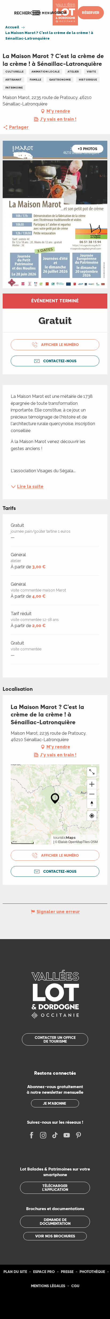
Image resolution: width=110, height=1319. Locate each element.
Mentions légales (48, 1285)
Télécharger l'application (55, 1187)
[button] (27, 13)
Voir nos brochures (55, 1236)
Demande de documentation (55, 1221)
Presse (67, 1271)
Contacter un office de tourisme (55, 1039)
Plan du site (15, 1271)
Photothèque (92, 1271)
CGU (75, 1285)
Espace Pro (44, 1271)
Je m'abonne (54, 1103)
